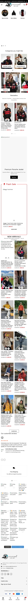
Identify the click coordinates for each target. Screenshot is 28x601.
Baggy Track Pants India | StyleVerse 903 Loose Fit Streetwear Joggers (13, 224)
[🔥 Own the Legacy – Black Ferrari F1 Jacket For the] (14, 514)
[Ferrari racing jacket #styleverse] (23, 523)
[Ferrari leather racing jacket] (23, 532)
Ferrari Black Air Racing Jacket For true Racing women (14, 451)
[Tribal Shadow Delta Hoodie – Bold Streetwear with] (5, 532)
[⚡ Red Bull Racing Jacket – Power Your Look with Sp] (23, 487)
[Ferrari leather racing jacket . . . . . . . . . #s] (14, 532)
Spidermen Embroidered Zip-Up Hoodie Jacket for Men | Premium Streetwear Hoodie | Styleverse (7, 263)
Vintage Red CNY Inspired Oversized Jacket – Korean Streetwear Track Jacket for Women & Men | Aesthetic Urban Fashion (21, 386)
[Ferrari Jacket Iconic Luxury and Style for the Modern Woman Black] (21, 112)
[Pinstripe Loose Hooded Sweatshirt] (14, 540)
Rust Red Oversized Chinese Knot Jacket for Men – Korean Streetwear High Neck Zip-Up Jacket (20, 323)
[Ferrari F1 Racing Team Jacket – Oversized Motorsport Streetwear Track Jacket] (7, 280)
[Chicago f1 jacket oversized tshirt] (5, 505)
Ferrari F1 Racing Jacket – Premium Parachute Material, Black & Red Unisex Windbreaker (6, 125)
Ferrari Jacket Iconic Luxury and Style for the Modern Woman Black (20, 126)
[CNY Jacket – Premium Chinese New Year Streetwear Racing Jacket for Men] (7, 340)
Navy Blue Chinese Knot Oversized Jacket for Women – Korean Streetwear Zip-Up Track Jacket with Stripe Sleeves (7, 386)
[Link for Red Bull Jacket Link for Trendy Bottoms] (21, 61)
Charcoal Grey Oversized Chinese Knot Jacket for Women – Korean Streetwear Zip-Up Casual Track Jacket (20, 355)
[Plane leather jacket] (14, 505)
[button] (2, 46)
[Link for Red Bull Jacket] (7, 61)
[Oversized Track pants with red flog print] (5, 540)
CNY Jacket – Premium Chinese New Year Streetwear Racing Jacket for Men (7, 353)
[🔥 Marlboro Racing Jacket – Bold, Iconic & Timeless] (5, 496)
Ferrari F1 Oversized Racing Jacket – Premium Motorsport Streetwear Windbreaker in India (20, 263)
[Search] (24, 5)
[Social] (2, 574)
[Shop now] (10, 82)
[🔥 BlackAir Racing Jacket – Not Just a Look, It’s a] (23, 514)
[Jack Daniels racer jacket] (14, 496)
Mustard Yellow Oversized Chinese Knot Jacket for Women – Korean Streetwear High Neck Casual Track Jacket (7, 324)
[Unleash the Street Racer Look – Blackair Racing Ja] (14, 523)
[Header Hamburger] (2, 5)
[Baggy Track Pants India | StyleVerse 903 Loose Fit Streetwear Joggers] (14, 205)
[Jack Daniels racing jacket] (23, 505)
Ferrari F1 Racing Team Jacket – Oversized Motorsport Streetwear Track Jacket (7, 293)
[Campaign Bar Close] (26, 1)
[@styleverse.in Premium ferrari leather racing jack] (5, 523)
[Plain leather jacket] (23, 496)
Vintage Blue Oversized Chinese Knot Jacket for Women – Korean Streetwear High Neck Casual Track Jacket (21, 293)
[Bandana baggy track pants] (5, 514)
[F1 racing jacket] (5, 487)
